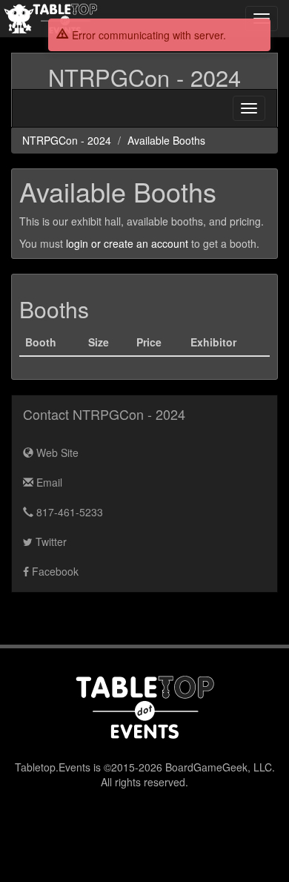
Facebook (54, 571)
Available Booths (166, 140)
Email (47, 482)
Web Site (56, 452)
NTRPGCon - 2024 (144, 77)
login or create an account (127, 243)
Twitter (50, 541)
